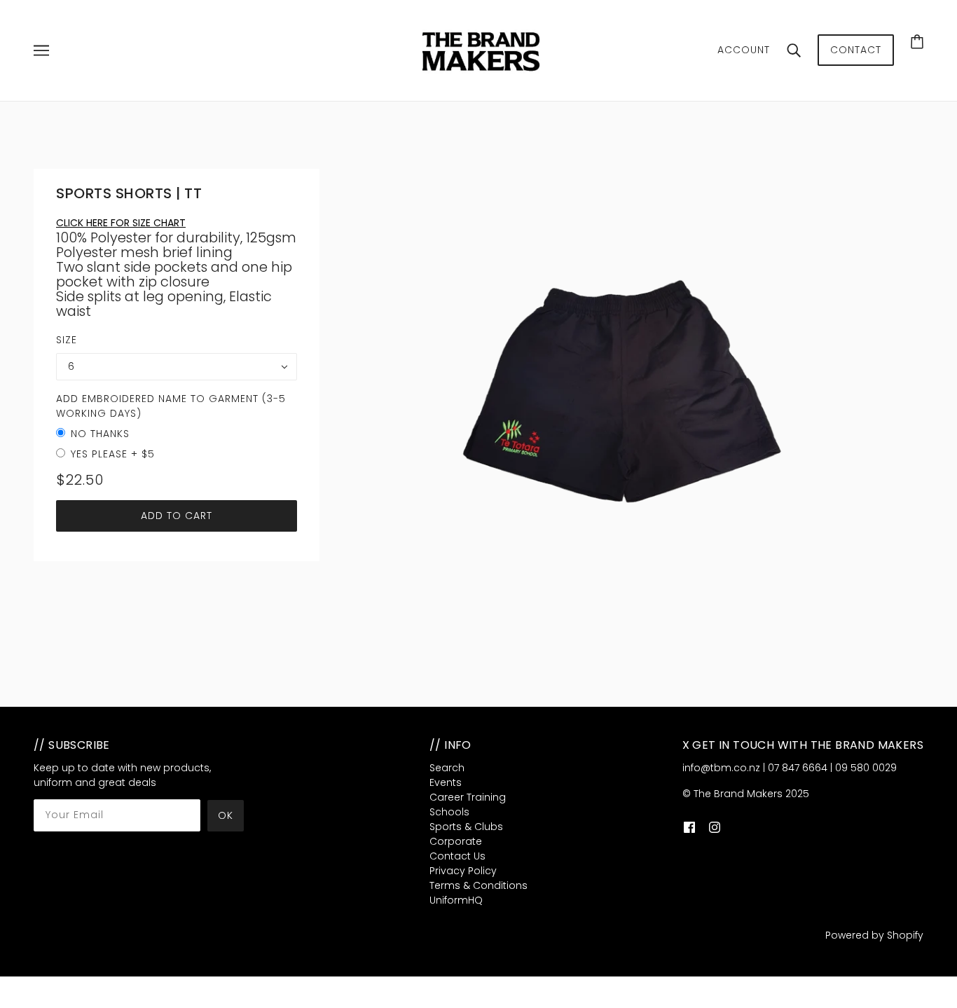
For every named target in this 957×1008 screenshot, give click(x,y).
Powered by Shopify (874, 935)
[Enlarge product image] (621, 379)
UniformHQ (456, 900)
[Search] (793, 50)
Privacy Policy (463, 871)
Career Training (467, 797)
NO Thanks (100, 434)
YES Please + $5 (113, 454)
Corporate (455, 841)
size (66, 340)
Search (446, 768)
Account (743, 50)
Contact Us (457, 856)
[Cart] (917, 41)
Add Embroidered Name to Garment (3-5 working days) (171, 406)
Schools (449, 812)
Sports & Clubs (466, 827)
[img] (689, 827)
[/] (482, 50)
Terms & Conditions (478, 885)
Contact (855, 50)
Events (445, 782)
